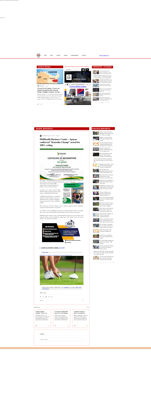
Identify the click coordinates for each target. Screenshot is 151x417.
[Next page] (106, 103)
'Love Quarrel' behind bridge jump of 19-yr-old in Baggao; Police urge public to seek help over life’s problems (61, 312)
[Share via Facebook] (40, 296)
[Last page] (108, 103)
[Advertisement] (35, 9)
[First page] (96, 103)
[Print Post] (51, 296)
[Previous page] (99, 103)
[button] (78, 97)
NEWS (41, 292)
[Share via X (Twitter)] (43, 296)
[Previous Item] (38, 76)
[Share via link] (49, 296)
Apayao (44, 292)
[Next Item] (61, 76)
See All (88, 307)
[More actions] (82, 135)
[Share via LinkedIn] (46, 296)
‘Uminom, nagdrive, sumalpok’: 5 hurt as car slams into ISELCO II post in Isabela (42, 312)
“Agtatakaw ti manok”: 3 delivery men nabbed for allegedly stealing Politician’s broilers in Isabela (80, 312)
